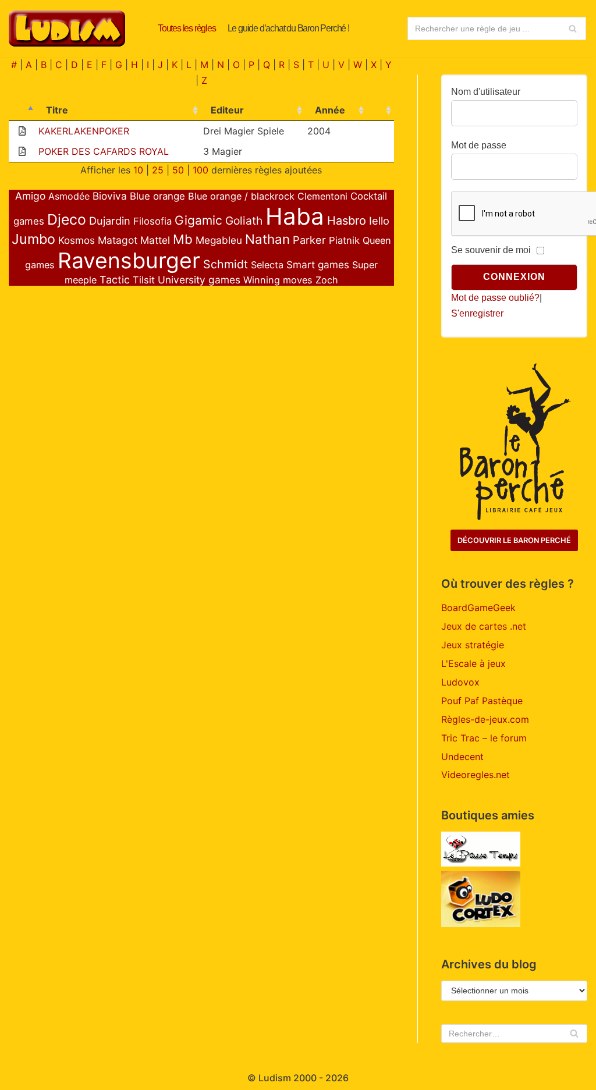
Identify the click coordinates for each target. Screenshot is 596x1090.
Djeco (66, 219)
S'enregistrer (477, 313)
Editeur (227, 110)
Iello (379, 220)
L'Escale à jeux (473, 663)
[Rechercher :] (514, 1033)
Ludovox (460, 682)
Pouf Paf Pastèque (482, 700)
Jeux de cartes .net (483, 626)
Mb (183, 239)
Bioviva (110, 196)
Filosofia (152, 221)
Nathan (267, 239)
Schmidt (225, 264)
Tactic (115, 280)
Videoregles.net (475, 774)
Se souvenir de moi (491, 250)
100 (200, 170)
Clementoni (322, 196)
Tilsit (144, 280)
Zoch (326, 280)
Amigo (30, 196)
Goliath (243, 221)
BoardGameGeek (478, 607)
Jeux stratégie (472, 645)
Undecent (462, 756)
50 (178, 170)
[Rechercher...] (496, 28)
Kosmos (76, 240)
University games (199, 280)
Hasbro (346, 221)
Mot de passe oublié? (495, 298)
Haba (294, 216)
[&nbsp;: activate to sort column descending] (22, 110)
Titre (57, 110)
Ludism (274, 1078)
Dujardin (109, 220)
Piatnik (344, 240)
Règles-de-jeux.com (485, 719)
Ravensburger (129, 260)
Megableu (219, 240)
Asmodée (69, 196)
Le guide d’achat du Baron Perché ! (288, 28)
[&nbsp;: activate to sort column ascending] (380, 110)
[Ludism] (67, 28)
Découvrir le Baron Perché (514, 540)
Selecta (267, 265)
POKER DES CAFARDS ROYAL (103, 151)
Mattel (155, 240)
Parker (309, 239)
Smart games (317, 264)
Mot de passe (478, 145)
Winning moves (278, 280)
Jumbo (33, 238)
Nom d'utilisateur (485, 92)
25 (158, 170)
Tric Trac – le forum (484, 738)
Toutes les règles (187, 28)
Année (330, 110)
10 (138, 170)
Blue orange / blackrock (241, 196)
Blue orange (157, 196)
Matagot (117, 240)
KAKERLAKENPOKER (83, 131)
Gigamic (198, 220)
